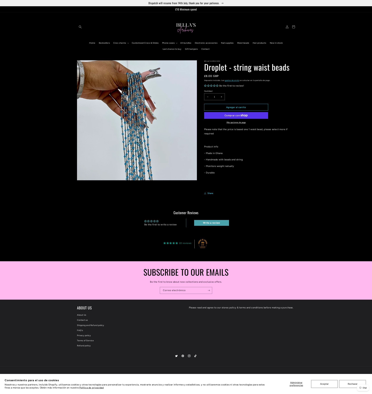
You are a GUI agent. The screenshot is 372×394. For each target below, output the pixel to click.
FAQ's (80, 330)
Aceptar (324, 384)
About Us (81, 315)
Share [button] (210, 193)
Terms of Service (85, 340)
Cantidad (208, 91)
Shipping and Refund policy (90, 325)
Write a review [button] (211, 222)
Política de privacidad (91, 387)
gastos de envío (232, 80)
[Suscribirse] (209, 290)
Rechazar (352, 384)
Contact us (82, 320)
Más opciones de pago (236, 122)
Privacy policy (84, 335)
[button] (80, 27)
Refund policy (84, 345)
